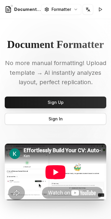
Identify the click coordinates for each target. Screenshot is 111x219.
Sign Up (56, 102)
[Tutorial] (100, 9)
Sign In (56, 118)
